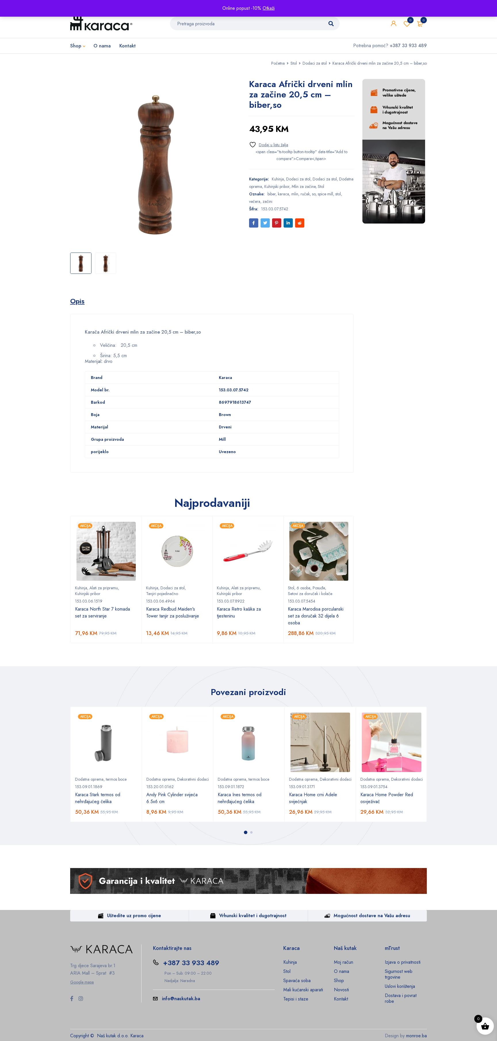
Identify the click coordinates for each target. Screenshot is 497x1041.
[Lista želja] (268, 144)
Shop (339, 980)
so (314, 194)
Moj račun (343, 962)
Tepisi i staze (295, 999)
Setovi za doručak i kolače (310, 593)
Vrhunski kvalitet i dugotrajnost (252, 915)
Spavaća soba (297, 980)
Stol (293, 63)
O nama (341, 971)
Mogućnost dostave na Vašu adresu (372, 915)
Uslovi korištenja (400, 986)
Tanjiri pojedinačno (162, 593)
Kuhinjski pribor (276, 186)
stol (338, 194)
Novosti (341, 989)
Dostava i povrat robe (400, 998)
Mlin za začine (304, 186)
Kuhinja (278, 179)
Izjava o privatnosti (402, 962)
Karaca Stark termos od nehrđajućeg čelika (97, 798)
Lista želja (410, 20)
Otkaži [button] (269, 8)
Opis (77, 301)
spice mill (325, 194)
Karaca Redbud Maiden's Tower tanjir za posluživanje (172, 612)
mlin (294, 194)
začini (267, 201)
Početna (278, 63)
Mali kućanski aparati (303, 989)
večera (254, 201)
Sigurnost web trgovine (398, 974)
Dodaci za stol (315, 63)
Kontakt (341, 999)
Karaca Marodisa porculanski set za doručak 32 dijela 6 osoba (315, 616)
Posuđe (319, 588)
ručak (305, 194)
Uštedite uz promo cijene (134, 915)
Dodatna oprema (89, 779)
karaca (283, 194)
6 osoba (303, 588)
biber (271, 194)
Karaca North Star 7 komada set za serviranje (102, 612)
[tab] (77, 301)
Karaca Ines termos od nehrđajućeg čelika (239, 798)
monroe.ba (416, 1035)
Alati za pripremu (103, 588)
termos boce (116, 779)
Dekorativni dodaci (193, 779)
